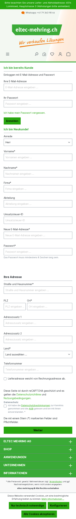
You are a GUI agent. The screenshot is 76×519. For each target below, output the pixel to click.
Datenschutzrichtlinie (28, 394)
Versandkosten (55, 481)
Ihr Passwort (11, 97)
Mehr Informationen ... (53, 499)
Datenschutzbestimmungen (35, 405)
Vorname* (9, 151)
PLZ (6, 300)
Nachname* (10, 167)
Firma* (7, 182)
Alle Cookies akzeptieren (39, 513)
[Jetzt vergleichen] (44, 54)
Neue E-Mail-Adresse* (17, 229)
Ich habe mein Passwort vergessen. (24, 112)
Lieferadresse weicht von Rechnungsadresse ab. (37, 378)
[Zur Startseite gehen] (38, 36)
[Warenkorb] (68, 54)
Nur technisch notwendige (27, 505)
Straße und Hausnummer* (19, 284)
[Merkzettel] (52, 54)
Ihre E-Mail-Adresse (15, 81)
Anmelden (12, 120)
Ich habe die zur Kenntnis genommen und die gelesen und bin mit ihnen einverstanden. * (35, 408)
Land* (7, 348)
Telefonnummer (13, 363)
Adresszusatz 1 (13, 316)
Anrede (8, 136)
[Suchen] (36, 54)
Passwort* (10, 245)
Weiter (38, 430)
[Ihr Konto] (60, 54)
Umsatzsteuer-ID (13, 214)
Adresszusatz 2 (13, 333)
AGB (31, 408)
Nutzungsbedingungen (17, 398)
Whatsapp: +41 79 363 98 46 (40, 12)
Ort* (29, 300)
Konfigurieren (58, 505)
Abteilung (9, 197)
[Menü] (8, 54)
